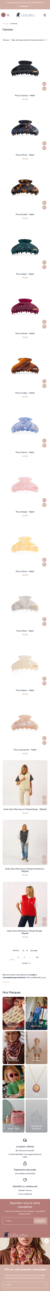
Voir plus (6, 982)
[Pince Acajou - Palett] (25, 366)
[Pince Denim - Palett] (25, 426)
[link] (36, 1116)
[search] (8, 14)
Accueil (6, 23)
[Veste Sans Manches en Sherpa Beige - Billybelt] (25, 782)
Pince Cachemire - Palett (25, 750)
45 (37, 957)
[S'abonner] (43, 1285)
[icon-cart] (44, 14)
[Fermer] (46, 1241)
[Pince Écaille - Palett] (25, 188)
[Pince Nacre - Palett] (25, 663)
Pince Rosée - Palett (25, 512)
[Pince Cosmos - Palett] (25, 69)
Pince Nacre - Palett (25, 690)
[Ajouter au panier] (44, 88)
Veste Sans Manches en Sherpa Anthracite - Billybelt (25, 870)
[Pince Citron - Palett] (25, 545)
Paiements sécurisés (25, 1169)
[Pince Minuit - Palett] (25, 128)
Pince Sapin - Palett (25, 274)
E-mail (8, 1221)
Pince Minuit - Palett (25, 155)
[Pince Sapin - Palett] (25, 247)
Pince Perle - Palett (25, 631)
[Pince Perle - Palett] (25, 604)
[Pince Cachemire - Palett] (25, 723)
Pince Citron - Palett (25, 571)
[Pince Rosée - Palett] (25, 485)
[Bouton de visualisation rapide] (44, 84)
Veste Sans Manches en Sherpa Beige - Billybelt (25, 809)
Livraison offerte (25, 1146)
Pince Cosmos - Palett (25, 95)
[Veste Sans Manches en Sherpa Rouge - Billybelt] (25, 904)
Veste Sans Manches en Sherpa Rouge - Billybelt (25, 932)
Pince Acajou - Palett (25, 393)
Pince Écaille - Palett (25, 214)
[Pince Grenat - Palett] (25, 307)
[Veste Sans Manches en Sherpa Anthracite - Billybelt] (25, 842)
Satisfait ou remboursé (25, 1186)
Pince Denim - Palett (25, 452)
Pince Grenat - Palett (25, 333)
